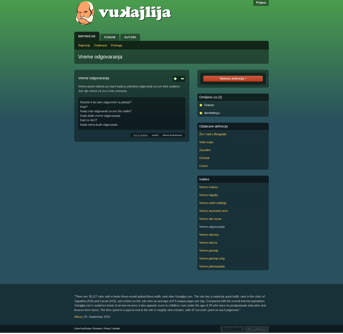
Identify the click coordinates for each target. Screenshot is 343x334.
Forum (110, 37)
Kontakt (116, 328)
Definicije (86, 36)
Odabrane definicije (213, 126)
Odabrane (100, 45)
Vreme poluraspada (211, 266)
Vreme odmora (209, 234)
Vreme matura (208, 187)
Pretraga (116, 45)
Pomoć (107, 328)
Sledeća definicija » (233, 78)
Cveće (203, 165)
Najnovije (84, 45)
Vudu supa (206, 142)
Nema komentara (172, 135)
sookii (155, 135)
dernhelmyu (212, 113)
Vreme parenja (208, 250)
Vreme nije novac (210, 218)
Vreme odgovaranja (100, 57)
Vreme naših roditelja (212, 203)
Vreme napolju (208, 195)
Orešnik (204, 158)
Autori (130, 37)
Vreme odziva (208, 242)
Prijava (261, 2)
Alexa (78, 316)
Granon (209, 105)
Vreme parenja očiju (212, 258)
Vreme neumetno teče (213, 210)
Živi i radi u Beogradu (212, 134)
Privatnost (97, 328)
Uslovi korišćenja (82, 328)
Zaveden (205, 150)
